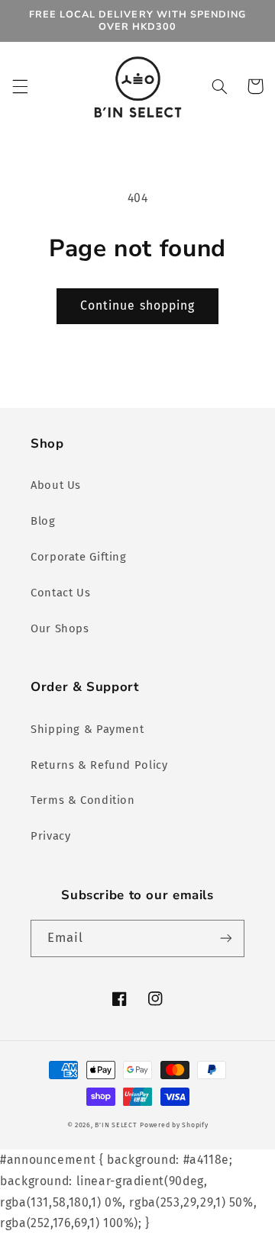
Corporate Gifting (79, 557)
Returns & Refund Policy (99, 765)
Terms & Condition (83, 800)
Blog (43, 521)
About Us (56, 485)
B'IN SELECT (116, 1125)
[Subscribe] (226, 938)
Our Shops (60, 628)
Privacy (50, 836)
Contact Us (60, 592)
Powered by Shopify (174, 1125)
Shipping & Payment (87, 729)
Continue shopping (137, 305)
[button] (19, 86)
